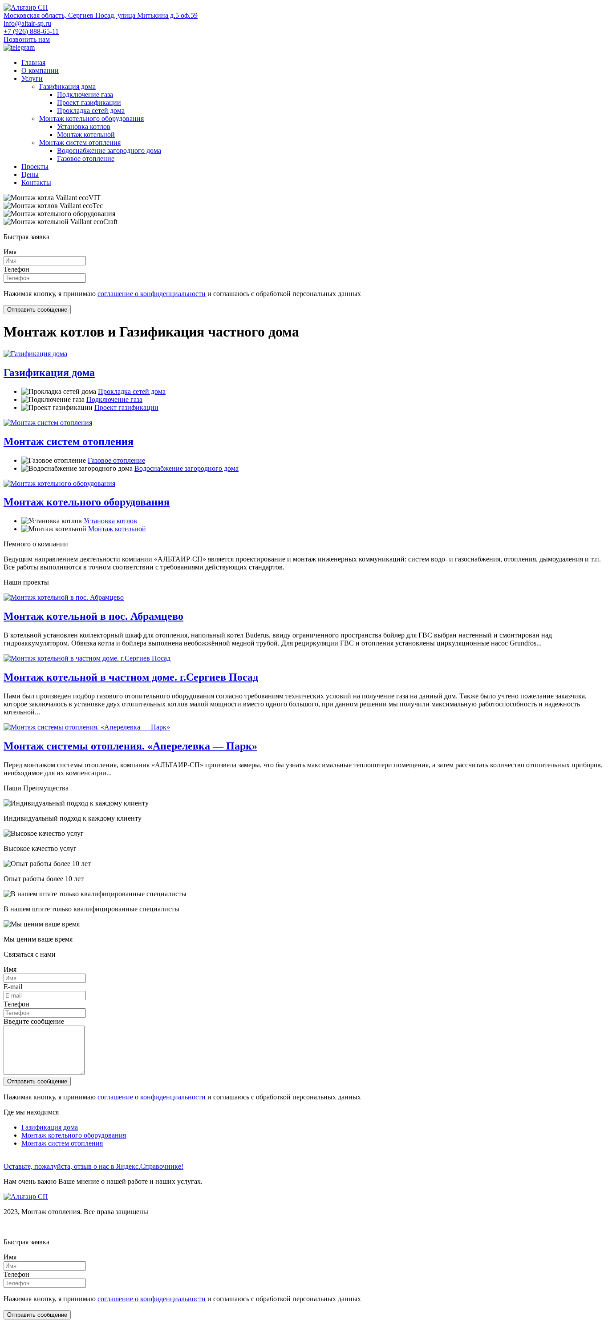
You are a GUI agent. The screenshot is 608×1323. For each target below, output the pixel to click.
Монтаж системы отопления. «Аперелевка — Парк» (130, 746)
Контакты (36, 182)
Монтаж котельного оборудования (91, 118)
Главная (33, 62)
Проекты (35, 166)
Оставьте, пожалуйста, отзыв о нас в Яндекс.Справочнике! (93, 1166)
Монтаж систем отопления (80, 142)
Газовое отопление (85, 158)
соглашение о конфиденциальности (151, 293)
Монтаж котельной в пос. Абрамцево (93, 616)
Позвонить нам (27, 39)
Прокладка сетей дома (91, 110)
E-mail (13, 986)
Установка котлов (83, 126)
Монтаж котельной (86, 134)
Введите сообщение (34, 1021)
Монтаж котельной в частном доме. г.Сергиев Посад (131, 677)
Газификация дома (67, 86)
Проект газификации (89, 102)
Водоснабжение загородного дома (109, 150)
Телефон (16, 269)
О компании (40, 70)
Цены (30, 174)
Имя (10, 252)
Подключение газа (85, 94)
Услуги (32, 78)
